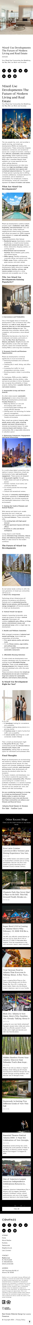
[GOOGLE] (4, 76)
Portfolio (5, 1243)
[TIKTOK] (26, 70)
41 (21, 1206)
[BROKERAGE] (15, 76)
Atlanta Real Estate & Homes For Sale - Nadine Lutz (15, 807)
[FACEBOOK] (4, 70)
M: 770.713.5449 (7, 1260)
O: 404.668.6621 (7, 1262)
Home (4, 1238)
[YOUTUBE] (20, 70)
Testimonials (6, 1245)
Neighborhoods (7, 1248)
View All (16, 1209)
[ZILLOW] (9, 76)
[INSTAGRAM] (9, 70)
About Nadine (6, 1240)
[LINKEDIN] (15, 70)
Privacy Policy (20, 1319)
